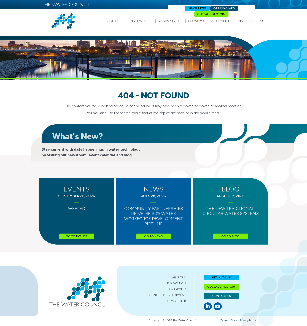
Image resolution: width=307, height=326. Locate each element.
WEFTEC (76, 208)
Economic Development (166, 295)
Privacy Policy (248, 320)
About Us (179, 277)
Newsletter (176, 301)
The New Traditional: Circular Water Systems (230, 211)
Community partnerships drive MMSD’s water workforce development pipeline (153, 216)
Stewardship (176, 289)
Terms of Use (228, 320)
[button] (262, 21)
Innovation (176, 283)
